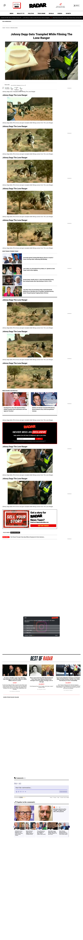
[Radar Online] (38, 5)
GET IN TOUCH (43, 526)
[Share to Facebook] (7, 88)
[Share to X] (12, 88)
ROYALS (51, 13)
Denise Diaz (7, 84)
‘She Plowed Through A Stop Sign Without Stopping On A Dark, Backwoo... (27, 537)
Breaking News (14, 27)
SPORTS (68, 13)
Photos (8, 27)
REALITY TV (20, 13)
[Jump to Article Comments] (3, 88)
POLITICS (31, 13)
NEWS (11, 13)
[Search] (5, 6)
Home (3, 27)
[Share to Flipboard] (16, 88)
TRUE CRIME (41, 13)
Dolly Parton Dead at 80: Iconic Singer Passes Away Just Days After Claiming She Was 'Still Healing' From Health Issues (51, 17)
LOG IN (77, 5)
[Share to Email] (21, 88)
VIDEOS (59, 13)
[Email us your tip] (17, 8)
